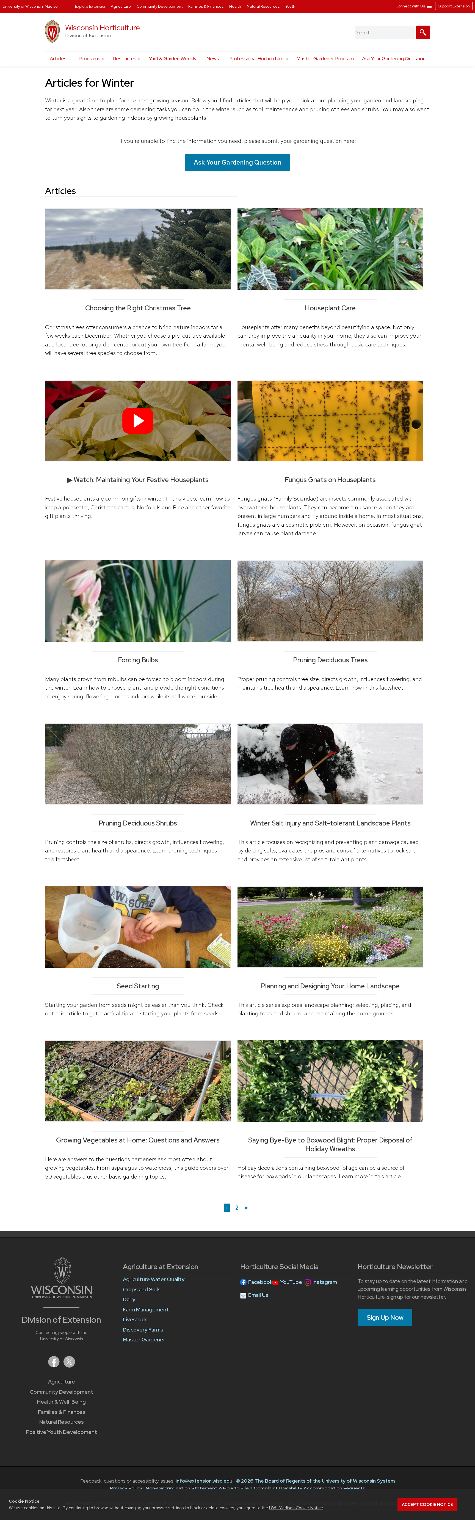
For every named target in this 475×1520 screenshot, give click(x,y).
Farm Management (146, 1309)
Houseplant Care (330, 308)
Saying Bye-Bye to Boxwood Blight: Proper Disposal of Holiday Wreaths (330, 1144)
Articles (58, 58)
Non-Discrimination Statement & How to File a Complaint (212, 1488)
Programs (89, 58)
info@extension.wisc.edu (204, 1481)
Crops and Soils (142, 1289)
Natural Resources (61, 1421)
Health (235, 6)
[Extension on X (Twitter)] (69, 1365)
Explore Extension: (91, 6)
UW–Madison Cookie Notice (296, 1508)
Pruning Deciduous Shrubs (138, 823)
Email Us (258, 1295)
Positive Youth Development (61, 1432)
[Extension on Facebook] (54, 1365)
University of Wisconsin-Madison (31, 6)
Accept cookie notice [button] (427, 1504)
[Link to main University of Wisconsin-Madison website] (61, 1296)
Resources (124, 58)
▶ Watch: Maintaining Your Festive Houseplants (138, 479)
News (212, 58)
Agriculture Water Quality (153, 1279)
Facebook (260, 1282)
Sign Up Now (385, 1317)
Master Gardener (144, 1339)
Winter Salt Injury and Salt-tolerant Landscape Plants (330, 823)
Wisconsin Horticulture (102, 27)
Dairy (129, 1299)
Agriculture (61, 1381)
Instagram (325, 1282)
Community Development (61, 1391)
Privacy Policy (126, 1488)
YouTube (291, 1282)
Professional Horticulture (256, 58)
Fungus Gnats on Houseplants (330, 479)
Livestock (135, 1319)
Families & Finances (61, 1412)
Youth (290, 6)
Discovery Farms (143, 1329)
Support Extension (454, 6)
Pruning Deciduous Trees (330, 660)
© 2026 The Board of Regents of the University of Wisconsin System (315, 1481)
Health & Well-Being (61, 1401)
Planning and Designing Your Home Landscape (330, 986)
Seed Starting (138, 986)
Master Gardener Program (325, 58)
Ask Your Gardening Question (394, 58)
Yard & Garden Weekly (172, 58)
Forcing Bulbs (138, 660)
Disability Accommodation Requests (323, 1488)
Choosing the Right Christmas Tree (138, 308)
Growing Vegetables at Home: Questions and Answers (138, 1140)
